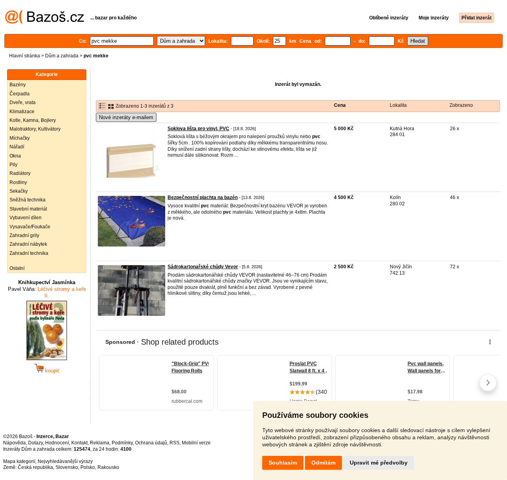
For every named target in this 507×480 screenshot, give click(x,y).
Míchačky (20, 138)
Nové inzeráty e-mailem (126, 117)
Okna (15, 156)
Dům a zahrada (61, 56)
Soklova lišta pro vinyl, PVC (198, 128)
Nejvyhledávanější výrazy (65, 461)
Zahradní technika (29, 253)
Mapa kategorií (19, 461)
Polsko (87, 467)
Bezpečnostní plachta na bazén (203, 197)
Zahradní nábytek (28, 244)
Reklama (99, 443)
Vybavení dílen (26, 217)
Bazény (18, 84)
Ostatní (17, 268)
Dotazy (35, 443)
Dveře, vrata (23, 102)
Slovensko (66, 467)
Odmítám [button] (323, 462)
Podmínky (122, 443)
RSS (174, 443)
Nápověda (14, 443)
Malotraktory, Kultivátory (35, 129)
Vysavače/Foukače (30, 227)
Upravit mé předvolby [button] (379, 462)
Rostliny (18, 182)
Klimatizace (22, 111)
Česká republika (35, 467)
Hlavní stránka (24, 56)
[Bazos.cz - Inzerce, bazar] (44, 22)
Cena (340, 105)
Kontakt (79, 443)
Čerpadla (20, 94)
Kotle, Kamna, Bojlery (33, 120)
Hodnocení (57, 443)
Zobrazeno (461, 105)
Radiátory (20, 173)
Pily (13, 164)
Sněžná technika (28, 200)
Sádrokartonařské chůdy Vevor (203, 266)
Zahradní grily (24, 235)
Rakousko (108, 467)
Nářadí (17, 147)
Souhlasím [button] (283, 462)
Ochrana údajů (151, 443)
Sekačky (19, 191)
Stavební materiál (28, 209)
